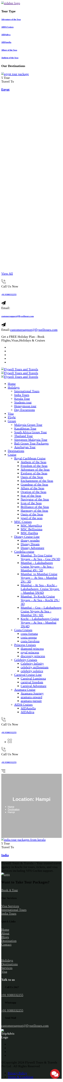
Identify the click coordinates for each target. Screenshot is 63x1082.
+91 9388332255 (8, 294)
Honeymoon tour (25, 406)
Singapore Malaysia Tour (30, 439)
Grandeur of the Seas (34, 484)
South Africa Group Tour (30, 432)
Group (12, 421)
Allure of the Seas (32, 488)
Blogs (5, 937)
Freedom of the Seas (34, 466)
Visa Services (10, 906)
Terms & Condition (20, 1077)
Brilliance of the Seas (35, 507)
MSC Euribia (29, 533)
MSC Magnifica (31, 525)
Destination (14, 809)
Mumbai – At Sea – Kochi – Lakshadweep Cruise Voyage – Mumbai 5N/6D (40, 588)
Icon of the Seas (31, 503)
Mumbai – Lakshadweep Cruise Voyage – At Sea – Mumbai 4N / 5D (37, 566)
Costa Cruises (23, 630)
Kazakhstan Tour (25, 428)
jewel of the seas (31, 518)
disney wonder (30, 540)
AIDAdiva (27, 712)
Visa (11, 413)
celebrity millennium (34, 667)
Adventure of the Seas (35, 469)
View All (7, 273)
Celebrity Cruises (25, 660)
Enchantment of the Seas (37, 480)
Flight (12, 417)
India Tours (21, 395)
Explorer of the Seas (34, 473)
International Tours (26, 391)
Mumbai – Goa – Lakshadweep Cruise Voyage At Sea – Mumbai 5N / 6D (41, 611)
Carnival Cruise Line (28, 674)
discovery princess (33, 656)
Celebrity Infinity (32, 663)
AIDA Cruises (23, 704)
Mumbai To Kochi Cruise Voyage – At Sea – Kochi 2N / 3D (40, 600)
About (5, 933)
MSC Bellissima (31, 529)
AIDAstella (28, 708)
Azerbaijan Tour (25, 447)
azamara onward (31, 697)
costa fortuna (29, 633)
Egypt (5, 89)
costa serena (29, 637)
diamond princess (32, 648)
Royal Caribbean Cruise (30, 458)
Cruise (12, 454)
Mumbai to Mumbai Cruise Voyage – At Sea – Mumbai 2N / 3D (39, 577)
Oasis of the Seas (32, 477)
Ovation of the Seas (33, 492)
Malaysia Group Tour (28, 424)
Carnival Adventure (33, 686)
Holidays (14, 387)
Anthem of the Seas (33, 462)
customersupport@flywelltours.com (17, 316)
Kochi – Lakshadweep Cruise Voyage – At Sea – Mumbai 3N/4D (40, 622)
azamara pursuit (31, 701)
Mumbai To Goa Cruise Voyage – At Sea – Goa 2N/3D (40, 557)
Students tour (23, 402)
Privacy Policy (17, 1073)
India (5, 855)
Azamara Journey (32, 693)
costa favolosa (30, 641)
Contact (6, 944)
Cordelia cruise (24, 551)
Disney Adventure (32, 548)
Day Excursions (24, 410)
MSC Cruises (23, 521)
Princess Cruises (25, 645)
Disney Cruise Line (27, 536)
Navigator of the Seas (35, 499)
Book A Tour (9, 890)
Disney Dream (30, 544)
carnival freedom (32, 682)
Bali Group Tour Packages (31, 443)
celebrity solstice (32, 671)
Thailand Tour (23, 436)
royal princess (30, 652)
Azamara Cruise (24, 689)
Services (6, 968)
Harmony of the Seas (34, 510)
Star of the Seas (31, 495)
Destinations (16, 451)
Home (12, 383)
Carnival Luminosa (33, 678)
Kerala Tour (22, 398)
